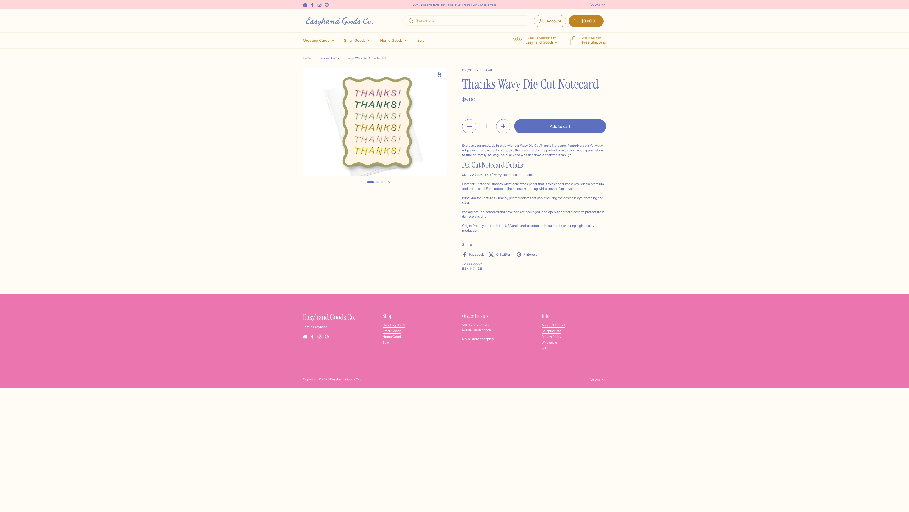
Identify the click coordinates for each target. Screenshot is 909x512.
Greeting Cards (394, 325)
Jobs (545, 348)
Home (307, 58)
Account (554, 21)
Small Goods (392, 331)
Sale (386, 343)
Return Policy (551, 337)
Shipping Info (551, 331)
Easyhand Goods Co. (345, 379)
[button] (586, 21)
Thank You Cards (328, 58)
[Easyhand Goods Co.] (339, 21)
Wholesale (549, 343)
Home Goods (392, 337)
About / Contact (553, 325)
